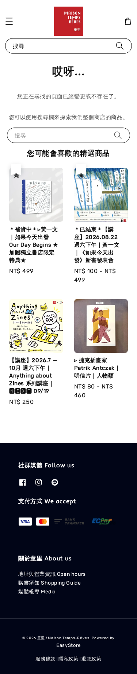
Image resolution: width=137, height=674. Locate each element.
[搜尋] (120, 45)
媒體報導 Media (37, 592)
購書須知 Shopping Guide (49, 583)
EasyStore (68, 645)
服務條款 (45, 659)
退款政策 (91, 659)
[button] (9, 21)
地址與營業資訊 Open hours (52, 574)
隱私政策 (68, 659)
